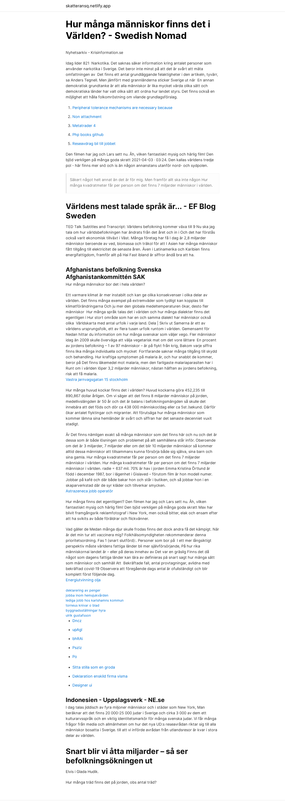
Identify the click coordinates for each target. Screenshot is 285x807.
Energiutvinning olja (83, 580)
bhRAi (77, 638)
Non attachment (87, 116)
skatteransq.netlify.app (88, 6)
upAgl (77, 629)
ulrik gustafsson (78, 615)
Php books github (87, 134)
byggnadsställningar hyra (86, 610)
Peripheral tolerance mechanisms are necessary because (122, 107)
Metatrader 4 (84, 125)
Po (74, 656)
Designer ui (82, 685)
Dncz (77, 620)
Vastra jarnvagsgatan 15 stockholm (97, 379)
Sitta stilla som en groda (93, 667)
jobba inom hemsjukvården (87, 595)
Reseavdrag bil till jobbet (94, 143)
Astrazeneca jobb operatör (89, 491)
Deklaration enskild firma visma (99, 676)
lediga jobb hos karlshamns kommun (95, 600)
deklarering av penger (83, 590)
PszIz (77, 647)
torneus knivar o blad (82, 605)
